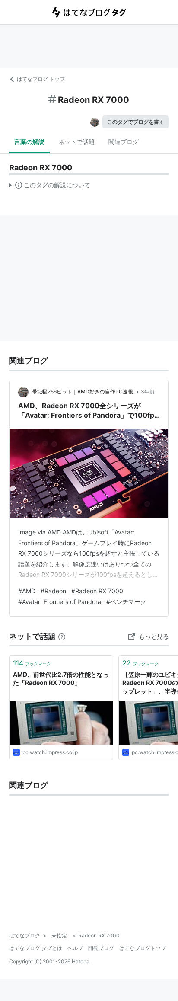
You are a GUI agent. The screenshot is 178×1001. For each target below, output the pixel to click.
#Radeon (53, 591)
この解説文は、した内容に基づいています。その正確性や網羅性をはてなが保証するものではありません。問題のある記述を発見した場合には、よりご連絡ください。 (50, 186)
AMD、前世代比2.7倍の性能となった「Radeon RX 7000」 (61, 679)
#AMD (26, 591)
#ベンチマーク (126, 601)
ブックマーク (32, 663)
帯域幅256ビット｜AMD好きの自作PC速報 (83, 391)
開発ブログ (101, 948)
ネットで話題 (76, 141)
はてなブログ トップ (41, 79)
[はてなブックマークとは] (61, 636)
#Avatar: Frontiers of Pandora (59, 601)
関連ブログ (123, 141)
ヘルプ (75, 948)
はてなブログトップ (142, 948)
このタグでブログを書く (135, 121)
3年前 (148, 391)
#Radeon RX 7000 (97, 591)
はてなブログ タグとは (35, 948)
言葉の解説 (29, 141)
